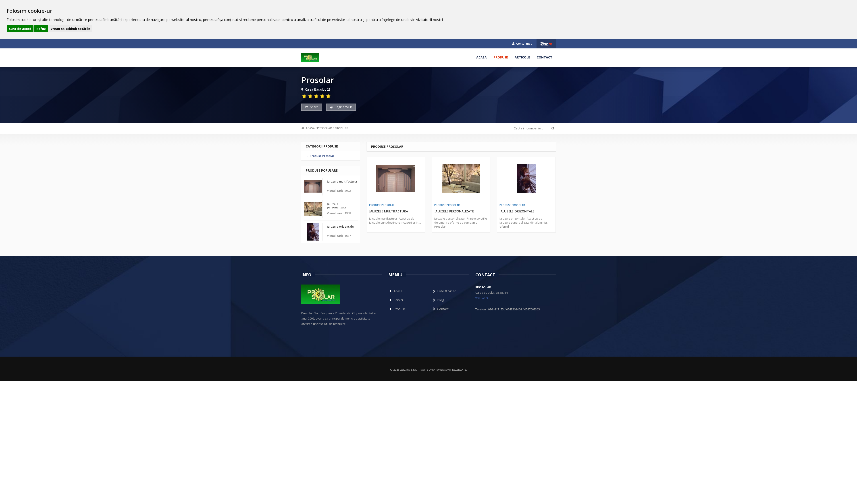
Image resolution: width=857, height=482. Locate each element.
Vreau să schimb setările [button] (70, 29)
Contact (544, 57)
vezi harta (482, 298)
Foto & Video (446, 291)
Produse (500, 57)
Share (313, 107)
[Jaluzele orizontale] (526, 178)
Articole (522, 57)
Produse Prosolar (382, 205)
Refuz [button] (41, 29)
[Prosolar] (310, 57)
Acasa (481, 57)
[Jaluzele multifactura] (396, 178)
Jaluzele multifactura (388, 211)
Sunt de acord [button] (20, 29)
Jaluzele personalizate (454, 211)
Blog (440, 300)
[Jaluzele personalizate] (461, 178)
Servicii (399, 300)
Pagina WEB (343, 107)
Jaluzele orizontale (516, 211)
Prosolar (324, 128)
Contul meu (524, 44)
